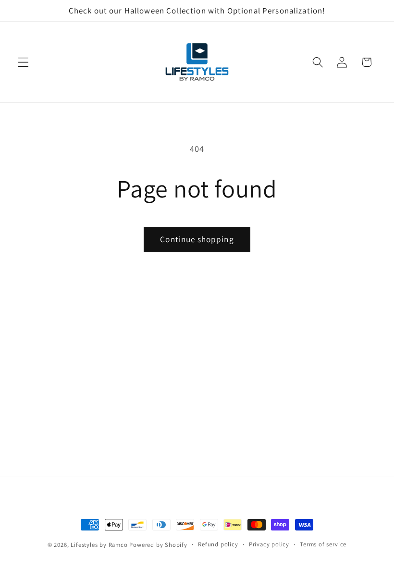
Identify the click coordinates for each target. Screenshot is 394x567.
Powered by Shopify (158, 545)
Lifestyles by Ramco (99, 545)
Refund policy (218, 544)
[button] (23, 62)
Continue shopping (197, 239)
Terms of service (323, 544)
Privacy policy (269, 544)
